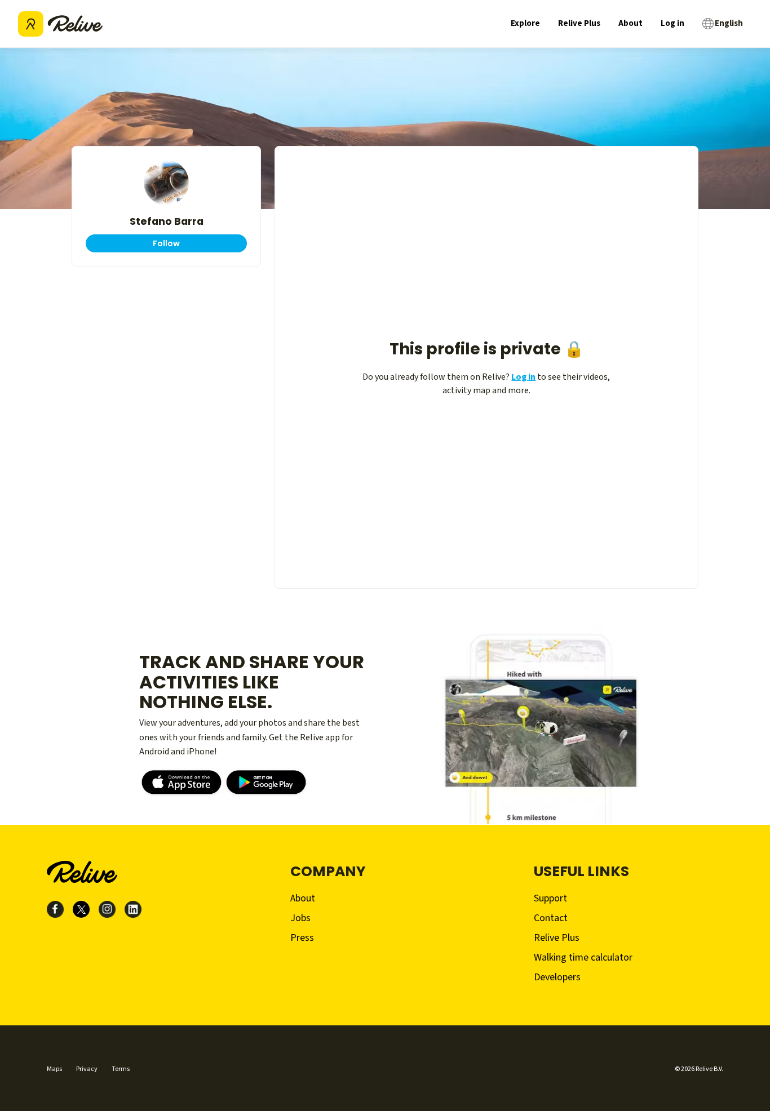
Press (302, 938)
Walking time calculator (583, 957)
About (630, 23)
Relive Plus (579, 23)
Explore (525, 23)
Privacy (87, 1069)
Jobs (300, 918)
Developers (557, 977)
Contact (551, 918)
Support (550, 898)
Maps (54, 1069)
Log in (672, 23)
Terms (121, 1069)
